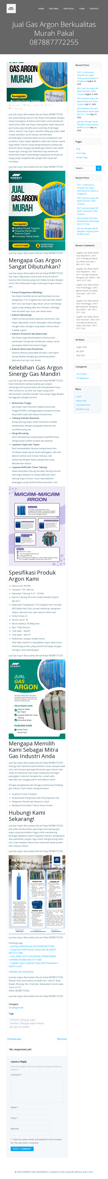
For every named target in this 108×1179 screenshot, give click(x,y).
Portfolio (69, 8)
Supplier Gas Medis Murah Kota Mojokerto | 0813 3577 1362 (87, 256)
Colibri (90, 1171)
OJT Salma (15, 105)
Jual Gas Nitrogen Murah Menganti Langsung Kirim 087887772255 (88, 124)
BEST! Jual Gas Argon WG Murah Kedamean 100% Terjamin (88, 101)
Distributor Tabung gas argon (22, 1019)
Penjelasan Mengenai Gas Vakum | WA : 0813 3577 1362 (88, 277)
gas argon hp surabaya (19, 1027)
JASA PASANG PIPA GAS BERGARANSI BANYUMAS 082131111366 (88, 111)
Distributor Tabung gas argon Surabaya (26, 1023)
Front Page (81, 153)
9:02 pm (47, 105)
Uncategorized (16, 1007)
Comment (16, 1074)
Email (14, 1118)
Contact (94, 8)
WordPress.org (82, 409)
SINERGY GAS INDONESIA (21, 971)
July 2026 (80, 351)
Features (53, 8)
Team (81, 8)
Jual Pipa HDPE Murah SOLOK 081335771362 (32, 946)
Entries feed (81, 400)
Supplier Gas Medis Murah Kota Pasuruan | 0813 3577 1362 (88, 319)
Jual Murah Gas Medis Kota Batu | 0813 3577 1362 (87, 261)
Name (14, 1107)
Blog (78, 149)
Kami (11, 842)
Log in (78, 396)
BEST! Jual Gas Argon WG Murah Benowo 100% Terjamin (88, 91)
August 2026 (81, 347)
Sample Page (81, 157)
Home (41, 8)
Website (15, 1128)
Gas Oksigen (81, 374)
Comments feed (83, 405)
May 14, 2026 (32, 105)
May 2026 (80, 355)
